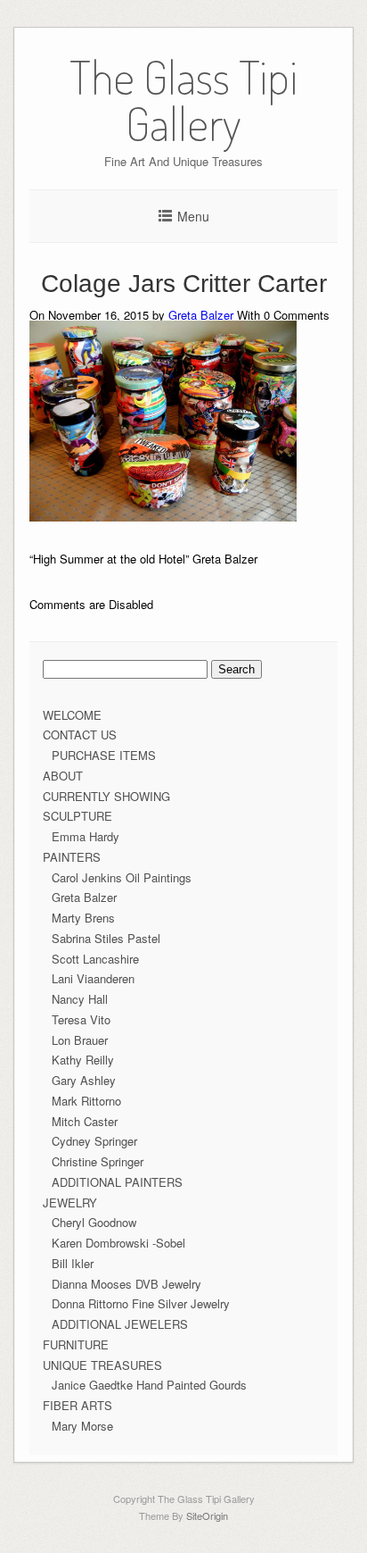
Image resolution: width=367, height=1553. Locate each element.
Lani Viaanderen (93, 978)
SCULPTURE (77, 815)
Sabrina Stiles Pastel (106, 938)
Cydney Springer (94, 1140)
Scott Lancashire (95, 958)
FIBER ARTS (77, 1405)
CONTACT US (80, 734)
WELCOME (72, 714)
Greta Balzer (200, 314)
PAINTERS (72, 856)
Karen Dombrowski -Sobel (118, 1242)
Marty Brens (83, 917)
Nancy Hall (80, 998)
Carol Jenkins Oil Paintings (122, 877)
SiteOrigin (207, 1515)
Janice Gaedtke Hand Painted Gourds (149, 1384)
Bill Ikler (73, 1263)
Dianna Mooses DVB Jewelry (126, 1283)
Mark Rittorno (86, 1100)
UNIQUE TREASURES (102, 1365)
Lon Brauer (80, 1039)
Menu (193, 216)
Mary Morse (82, 1425)
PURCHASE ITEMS (104, 755)
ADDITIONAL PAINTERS (117, 1181)
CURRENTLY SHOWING (106, 796)
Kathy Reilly (83, 1059)
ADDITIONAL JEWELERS (120, 1323)
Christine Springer (97, 1161)
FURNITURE (76, 1344)
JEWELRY (70, 1202)
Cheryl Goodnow (94, 1222)
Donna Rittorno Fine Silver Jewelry (141, 1303)
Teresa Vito (81, 1019)
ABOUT (63, 775)
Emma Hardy (85, 836)
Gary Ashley (84, 1080)
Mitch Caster (85, 1121)
